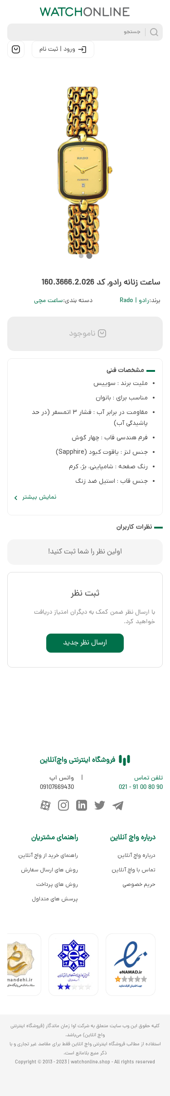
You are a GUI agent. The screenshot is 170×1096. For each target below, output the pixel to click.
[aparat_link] (45, 805)
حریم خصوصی (138, 884)
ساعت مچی (48, 301)
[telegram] (117, 805)
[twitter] (99, 805)
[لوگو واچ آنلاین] (85, 11)
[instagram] (63, 805)
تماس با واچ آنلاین (133, 870)
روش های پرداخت (57, 884)
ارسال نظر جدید (85, 643)
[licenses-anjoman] (77, 966)
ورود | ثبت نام (57, 49)
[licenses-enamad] (134, 966)
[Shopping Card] (15, 49)
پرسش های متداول (55, 899)
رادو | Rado (134, 301)
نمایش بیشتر (39, 497)
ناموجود (81, 334)
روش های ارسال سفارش (49, 870)
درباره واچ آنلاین (136, 855)
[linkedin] (81, 805)
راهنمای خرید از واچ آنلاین (48, 855)
